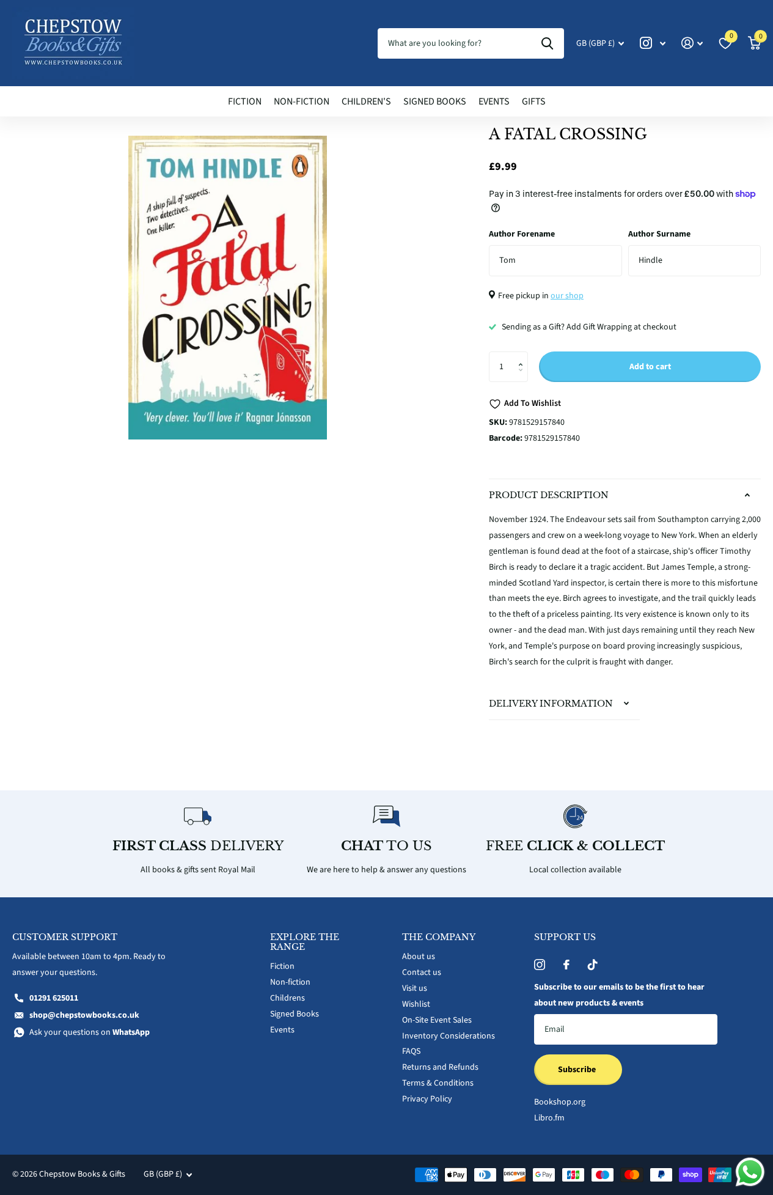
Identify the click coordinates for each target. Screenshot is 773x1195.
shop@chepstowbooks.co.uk (84, 1015)
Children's (366, 101)
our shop (567, 296)
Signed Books (434, 101)
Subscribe (578, 1070)
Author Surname (659, 234)
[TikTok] (593, 964)
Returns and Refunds (440, 1067)
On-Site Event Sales (437, 1020)
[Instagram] (539, 964)
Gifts (534, 101)
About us (418, 956)
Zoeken (547, 43)
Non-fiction (301, 101)
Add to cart (650, 367)
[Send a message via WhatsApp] (750, 1172)
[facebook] (566, 964)
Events (494, 101)
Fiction (245, 101)
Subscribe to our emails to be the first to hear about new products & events (619, 995)
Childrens (287, 998)
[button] (523, 356)
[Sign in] (692, 43)
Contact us (421, 972)
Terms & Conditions (438, 1083)
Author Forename (522, 234)
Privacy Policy (427, 1099)
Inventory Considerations (448, 1036)
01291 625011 (53, 998)
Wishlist (416, 1004)
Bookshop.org (559, 1102)
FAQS (411, 1051)
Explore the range (304, 942)
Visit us (414, 988)
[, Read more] (652, 43)
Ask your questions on (89, 1032)
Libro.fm (549, 1118)
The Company (438, 937)
